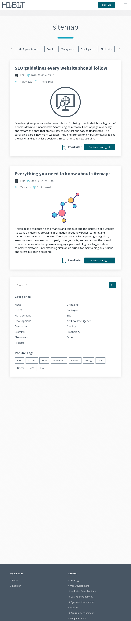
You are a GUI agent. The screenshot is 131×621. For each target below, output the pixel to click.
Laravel (31, 360)
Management (68, 49)
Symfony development (82, 602)
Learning (74, 580)
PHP (19, 360)
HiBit (22, 75)
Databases (21, 326)
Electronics (106, 49)
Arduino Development (82, 613)
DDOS (20, 368)
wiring (88, 360)
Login (15, 580)
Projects (19, 342)
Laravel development (82, 597)
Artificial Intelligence (79, 321)
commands (59, 360)
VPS (32, 368)
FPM (44, 360)
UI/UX (18, 310)
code (100, 360)
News (18, 304)
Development (88, 49)
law (42, 368)
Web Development (79, 586)
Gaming (71, 326)
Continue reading (98, 147)
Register (16, 586)
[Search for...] (112, 285)
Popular (51, 49)
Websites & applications (83, 591)
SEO (69, 315)
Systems (20, 332)
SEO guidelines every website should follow (61, 68)
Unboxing (73, 304)
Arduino (75, 360)
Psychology (73, 332)
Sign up (106, 5)
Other (70, 337)
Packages (72, 310)
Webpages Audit (78, 618)
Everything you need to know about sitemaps (63, 173)
